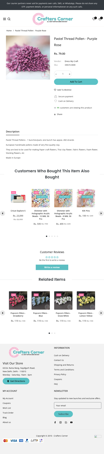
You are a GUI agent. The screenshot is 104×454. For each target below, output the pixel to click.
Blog (5, 417)
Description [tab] (12, 131)
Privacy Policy (60, 374)
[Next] (101, 213)
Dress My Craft (71, 61)
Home (9, 30)
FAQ (56, 384)
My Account (8, 398)
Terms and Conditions (64, 369)
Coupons (58, 379)
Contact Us (59, 360)
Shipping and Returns (64, 365)
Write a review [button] (52, 267)
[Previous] (2, 213)
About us (7, 422)
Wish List (7, 408)
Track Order (8, 412)
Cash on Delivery (61, 355)
